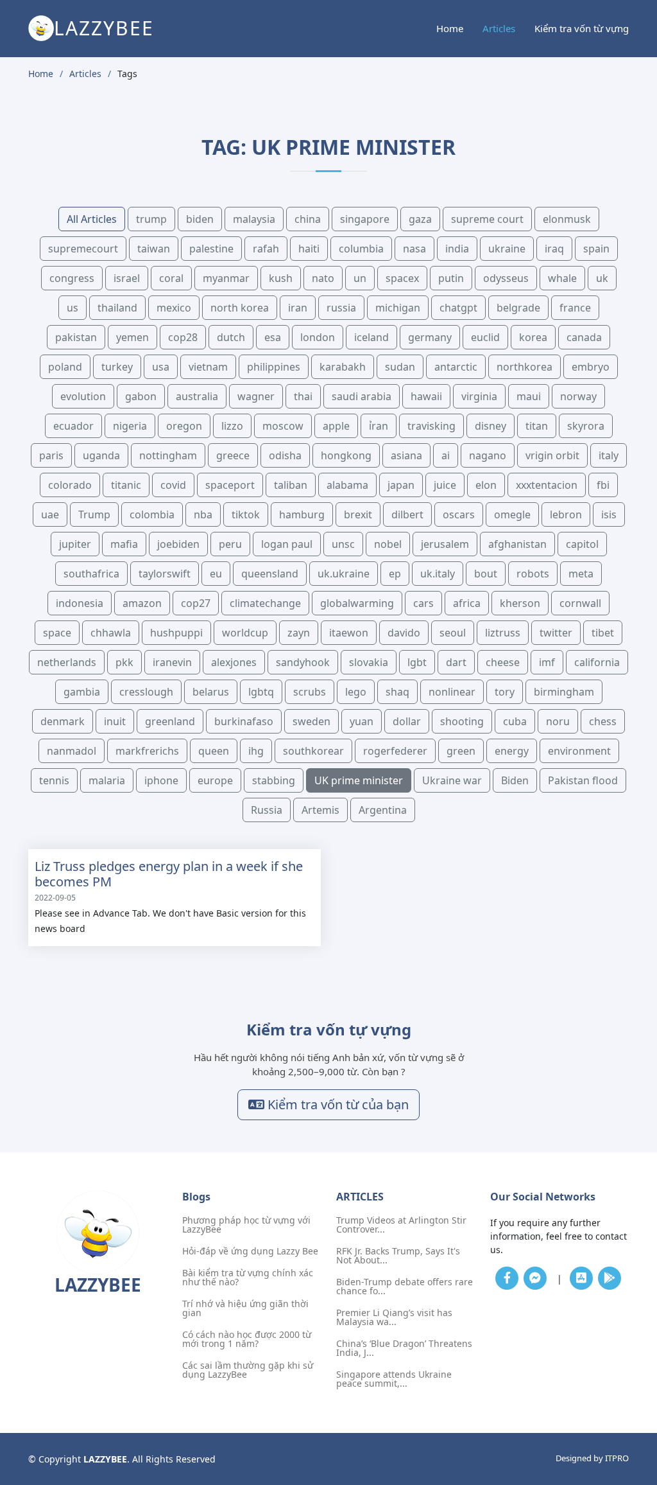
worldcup (245, 633)
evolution (83, 396)
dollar (407, 721)
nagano (487, 455)
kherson (520, 603)
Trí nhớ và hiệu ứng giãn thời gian (245, 1308)
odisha (285, 455)
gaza (420, 219)
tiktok (246, 514)
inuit (115, 721)
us (72, 308)
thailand (117, 308)
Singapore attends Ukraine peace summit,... (394, 1379)
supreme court (487, 219)
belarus (210, 692)
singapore (364, 219)
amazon (142, 603)
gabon (141, 396)
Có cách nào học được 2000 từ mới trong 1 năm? (246, 1339)
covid (173, 485)
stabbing (273, 780)
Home (449, 28)
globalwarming (357, 603)
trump (151, 219)
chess (603, 721)
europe (215, 780)
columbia (361, 249)
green (461, 751)
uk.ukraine (344, 574)
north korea (239, 308)
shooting (462, 721)
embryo (591, 367)
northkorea (524, 367)
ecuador (73, 426)
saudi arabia (361, 396)
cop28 (183, 337)
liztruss (502, 633)
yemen (132, 337)
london (317, 337)
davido (404, 633)
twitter (556, 633)
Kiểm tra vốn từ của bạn (336, 1104)
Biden (515, 780)
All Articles (92, 219)
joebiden (178, 544)
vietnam (208, 367)
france (575, 308)
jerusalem (445, 544)
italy (609, 455)
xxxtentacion (546, 485)
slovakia (368, 662)
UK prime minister (358, 780)
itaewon (348, 633)
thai (303, 396)
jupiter (75, 544)
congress (71, 278)
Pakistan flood (583, 780)
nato (323, 278)
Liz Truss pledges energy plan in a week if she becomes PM (169, 873)
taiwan (153, 249)
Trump (94, 514)
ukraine (506, 249)
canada (584, 337)
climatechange (265, 603)
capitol (582, 544)
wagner (256, 396)
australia (197, 396)
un (360, 278)
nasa (414, 249)
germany (430, 337)
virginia (479, 396)
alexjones (234, 662)
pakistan (76, 337)
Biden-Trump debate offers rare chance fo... (404, 1287)
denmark (62, 721)
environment (579, 751)
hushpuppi (176, 633)
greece (233, 455)
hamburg (302, 514)
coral (171, 278)
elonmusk (567, 219)
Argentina (383, 810)
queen (213, 751)
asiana (406, 455)
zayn (298, 633)
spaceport (230, 485)
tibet (603, 633)
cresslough (146, 692)
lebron (566, 514)
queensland (269, 574)
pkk (124, 662)
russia (341, 308)
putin (451, 278)
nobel (388, 544)
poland (65, 367)
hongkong (346, 455)
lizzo (232, 426)
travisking (431, 426)
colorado (70, 485)
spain (596, 249)
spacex (402, 278)
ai (445, 455)
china (307, 219)
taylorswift (165, 574)
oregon (184, 426)
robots (532, 574)
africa (467, 603)
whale (562, 278)
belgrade (518, 308)
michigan (397, 308)
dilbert (407, 514)
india (457, 249)
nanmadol (71, 751)
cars (423, 603)
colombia (152, 514)
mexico (174, 308)
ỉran (378, 426)
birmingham (564, 692)
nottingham (168, 455)
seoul (452, 633)
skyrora (585, 426)
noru (558, 721)
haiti (309, 249)
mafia (124, 544)
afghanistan (517, 544)
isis (609, 514)
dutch (231, 337)
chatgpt (458, 308)
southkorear (313, 751)
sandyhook (303, 662)
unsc (343, 544)
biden (200, 219)
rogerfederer (395, 751)
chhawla (110, 633)
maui (528, 396)
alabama (347, 485)
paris (51, 455)
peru (230, 544)
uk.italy (437, 574)
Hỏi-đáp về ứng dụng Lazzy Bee (250, 1251)
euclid (485, 337)
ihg (256, 751)
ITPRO (617, 1458)
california (597, 662)
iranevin (172, 662)
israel (127, 278)
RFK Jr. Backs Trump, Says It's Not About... (398, 1256)
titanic (126, 485)
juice (445, 485)
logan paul (286, 544)
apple (336, 426)
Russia (266, 810)
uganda (101, 455)
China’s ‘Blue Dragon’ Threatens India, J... (404, 1348)
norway (578, 396)
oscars (459, 514)
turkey (117, 367)
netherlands (66, 662)
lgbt (417, 662)
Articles (498, 28)
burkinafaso (243, 721)
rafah (266, 249)
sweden (311, 721)
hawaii (426, 396)
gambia (82, 692)
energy (512, 751)
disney (490, 426)
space (57, 633)
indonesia (79, 603)
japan (401, 485)
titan (536, 426)
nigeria (130, 426)
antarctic (455, 367)
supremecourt (83, 249)
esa (272, 337)
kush (281, 278)
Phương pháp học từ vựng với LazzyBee (246, 1225)
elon (486, 485)
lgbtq (261, 692)
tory (505, 692)
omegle (512, 514)
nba (203, 514)
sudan (400, 367)
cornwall (580, 603)
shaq (397, 692)
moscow (282, 426)
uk (602, 278)
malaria (107, 780)
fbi (603, 485)
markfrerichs (147, 751)
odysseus (506, 278)
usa (160, 367)
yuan (361, 721)
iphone (161, 780)
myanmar (226, 278)
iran (297, 308)
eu (216, 574)
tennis (54, 780)
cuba (515, 721)
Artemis (320, 810)
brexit (358, 514)
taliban (290, 485)
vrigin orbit (552, 455)
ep (395, 574)
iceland (371, 337)
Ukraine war (452, 780)
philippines (273, 367)
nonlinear (452, 692)
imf (547, 662)
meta (580, 574)
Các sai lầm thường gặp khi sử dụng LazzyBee (247, 1370)
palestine (211, 249)
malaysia (254, 219)
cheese (503, 662)
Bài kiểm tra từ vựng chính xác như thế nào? (247, 1278)
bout (485, 574)
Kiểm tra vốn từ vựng (581, 28)
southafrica (91, 574)
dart (456, 662)
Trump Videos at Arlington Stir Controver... (401, 1225)
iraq (554, 249)
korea (533, 337)
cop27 (195, 603)
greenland (170, 721)
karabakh (343, 367)
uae (50, 514)
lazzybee (104, 28)
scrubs (309, 692)
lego (355, 692)
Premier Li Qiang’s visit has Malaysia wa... (394, 1317)
